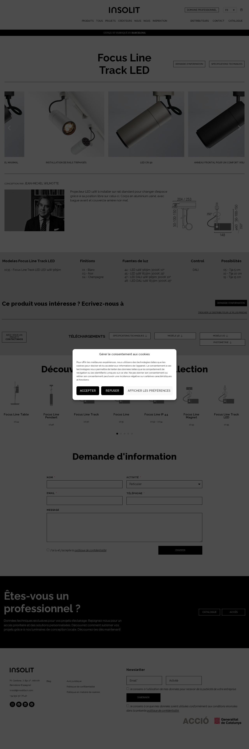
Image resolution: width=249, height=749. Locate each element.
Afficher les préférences (149, 390)
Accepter (88, 390)
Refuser (112, 390)
